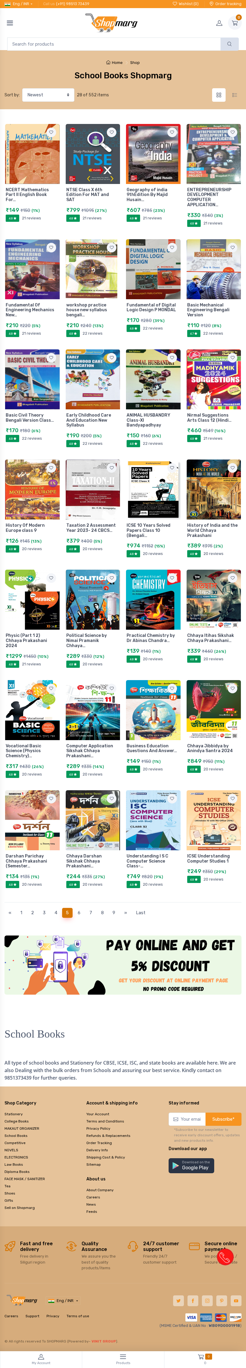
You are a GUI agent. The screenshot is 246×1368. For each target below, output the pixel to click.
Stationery (13, 1114)
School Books (16, 1136)
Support (32, 1316)
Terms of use (78, 1316)
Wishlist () (189, 4)
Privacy (52, 1316)
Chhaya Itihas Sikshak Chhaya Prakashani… (210, 638)
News (91, 1204)
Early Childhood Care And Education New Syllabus (88, 420)
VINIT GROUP (104, 1341)
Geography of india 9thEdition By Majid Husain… (147, 195)
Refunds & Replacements (108, 1136)
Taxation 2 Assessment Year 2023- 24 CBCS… (91, 528)
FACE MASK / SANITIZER (24, 1179)
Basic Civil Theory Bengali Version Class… (30, 418)
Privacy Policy (98, 1128)
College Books (16, 1121)
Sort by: (12, 95)
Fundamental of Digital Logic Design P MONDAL (151, 308)
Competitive (15, 1143)
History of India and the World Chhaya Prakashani (212, 530)
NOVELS (11, 1150)
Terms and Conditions (105, 1121)
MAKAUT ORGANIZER (21, 1128)
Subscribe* (223, 1119)
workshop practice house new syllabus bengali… (86, 310)
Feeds (91, 1212)
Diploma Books (17, 1172)
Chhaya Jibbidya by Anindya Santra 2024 (210, 748)
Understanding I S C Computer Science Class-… (147, 861)
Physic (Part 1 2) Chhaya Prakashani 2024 (26, 640)
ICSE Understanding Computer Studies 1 (208, 859)
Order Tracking (99, 1143)
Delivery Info (97, 1150)
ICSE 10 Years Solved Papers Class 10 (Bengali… (148, 530)
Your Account (97, 1114)
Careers (93, 1197)
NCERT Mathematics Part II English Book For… (27, 195)
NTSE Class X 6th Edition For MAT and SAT (87, 195)
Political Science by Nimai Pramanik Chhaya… (86, 640)
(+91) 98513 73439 (72, 4)
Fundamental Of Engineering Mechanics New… (30, 310)
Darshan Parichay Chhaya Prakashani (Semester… (26, 861)
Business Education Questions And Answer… (152, 748)
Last (141, 912)
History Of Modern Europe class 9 (25, 528)
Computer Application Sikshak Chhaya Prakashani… (89, 751)
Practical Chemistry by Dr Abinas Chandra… (151, 638)
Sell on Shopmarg (19, 1208)
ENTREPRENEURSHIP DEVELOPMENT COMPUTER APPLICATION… (209, 197)
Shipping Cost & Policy (105, 1157)
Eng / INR (21, 4)
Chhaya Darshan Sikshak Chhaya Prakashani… (84, 861)
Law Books (13, 1164)
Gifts (8, 1200)
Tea (7, 1186)
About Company (100, 1190)
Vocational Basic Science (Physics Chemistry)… (23, 751)
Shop (135, 62)
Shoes (9, 1193)
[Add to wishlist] (51, 132)
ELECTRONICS (16, 1157)
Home (117, 62)
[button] (191, 1166)
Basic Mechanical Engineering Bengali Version (208, 310)
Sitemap (93, 1164)
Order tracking (228, 4)
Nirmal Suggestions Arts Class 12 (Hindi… (209, 418)
